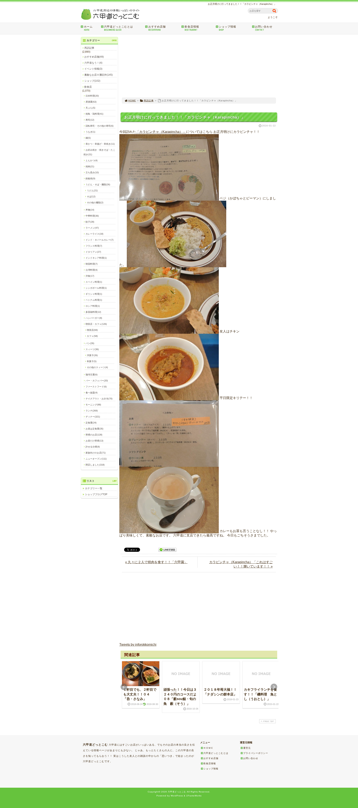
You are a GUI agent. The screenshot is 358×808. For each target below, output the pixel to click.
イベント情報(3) (93, 68)
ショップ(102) (92, 80)
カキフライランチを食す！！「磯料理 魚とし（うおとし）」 (260, 694)
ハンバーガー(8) (94, 318)
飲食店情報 (192, 28)
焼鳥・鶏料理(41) (94, 114)
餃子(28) (90, 222)
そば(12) (91, 196)
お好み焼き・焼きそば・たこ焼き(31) (99, 152)
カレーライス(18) (94, 234)
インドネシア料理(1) (96, 258)
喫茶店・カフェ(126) (96, 324)
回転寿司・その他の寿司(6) (100, 126)
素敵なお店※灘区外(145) (98, 74)
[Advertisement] (199, 66)
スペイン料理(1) (94, 282)
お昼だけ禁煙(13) (94, 440)
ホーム (88, 28)
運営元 (247, 748)
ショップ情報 (227, 28)
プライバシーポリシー (255, 753)
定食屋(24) (91, 422)
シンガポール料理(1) (96, 288)
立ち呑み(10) (92, 172)
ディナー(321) (93, 416)
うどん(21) (92, 190)
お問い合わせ (263, 28)
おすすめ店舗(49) (94, 56)
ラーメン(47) (92, 228)
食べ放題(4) (92, 392)
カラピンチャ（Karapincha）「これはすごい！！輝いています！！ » (241, 564)
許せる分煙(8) (93, 446)
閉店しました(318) (95, 464)
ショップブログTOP (96, 494)
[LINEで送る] (167, 549)
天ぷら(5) (90, 108)
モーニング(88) (93, 404)
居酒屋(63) (91, 102)
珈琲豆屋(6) (92, 374)
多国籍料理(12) (93, 312)
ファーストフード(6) (96, 386)
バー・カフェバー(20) (97, 380)
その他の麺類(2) (95, 202)
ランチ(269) (92, 410)
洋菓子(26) (92, 355)
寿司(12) (90, 120)
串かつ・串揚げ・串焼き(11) (100, 144)
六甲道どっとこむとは (118, 28)
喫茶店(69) (92, 330)
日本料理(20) (92, 96)
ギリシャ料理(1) (94, 294)
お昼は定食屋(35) (94, 428)
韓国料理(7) (92, 264)
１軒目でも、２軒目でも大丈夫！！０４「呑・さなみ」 (139, 694)
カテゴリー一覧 (93, 488)
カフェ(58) (92, 336)
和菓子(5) (92, 361)
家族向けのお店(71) (96, 452)
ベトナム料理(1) (94, 300)
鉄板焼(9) (90, 178)
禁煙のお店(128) (94, 434)
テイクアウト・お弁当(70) (99, 398)
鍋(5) (88, 138)
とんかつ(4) (92, 160)
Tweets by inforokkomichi (137, 644)
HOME (132, 100)
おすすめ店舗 (157, 28)
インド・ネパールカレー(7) (100, 240)
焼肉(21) (90, 166)
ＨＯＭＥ (208, 748)
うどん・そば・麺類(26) (98, 184)
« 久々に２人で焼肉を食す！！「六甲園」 (156, 562)
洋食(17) (90, 276)
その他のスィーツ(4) (97, 367)
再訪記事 (149, 100)
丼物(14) (90, 210)
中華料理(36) (92, 216)
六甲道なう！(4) (93, 62)
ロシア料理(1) (93, 306)
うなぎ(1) (90, 132)
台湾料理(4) (92, 270)
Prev (124, 687)
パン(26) (90, 343)
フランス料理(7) (94, 246)
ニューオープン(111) (96, 458)
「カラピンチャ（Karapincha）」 (161, 131)
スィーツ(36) (92, 349)
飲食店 (88, 86)
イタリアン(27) (93, 252)
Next (274, 687)
